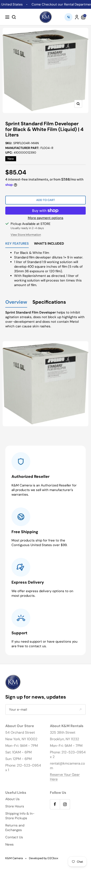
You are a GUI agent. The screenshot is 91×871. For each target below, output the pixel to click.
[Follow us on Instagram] (65, 804)
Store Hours (14, 806)
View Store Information (26, 235)
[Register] (80, 709)
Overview (16, 302)
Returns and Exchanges (14, 827)
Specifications (49, 302)
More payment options (45, 218)
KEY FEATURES (17, 244)
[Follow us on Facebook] (55, 804)
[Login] (76, 17)
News (9, 844)
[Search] (14, 17)
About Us (12, 799)
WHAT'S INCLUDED (49, 244)
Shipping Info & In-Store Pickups (19, 815)
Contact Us (14, 837)
